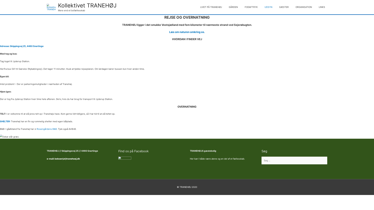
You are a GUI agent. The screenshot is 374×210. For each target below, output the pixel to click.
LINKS (322, 7)
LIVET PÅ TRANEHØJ (211, 7)
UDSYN (268, 7)
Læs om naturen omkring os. (187, 32)
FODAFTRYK (251, 7)
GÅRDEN (233, 7)
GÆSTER (284, 7)
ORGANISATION (304, 7)
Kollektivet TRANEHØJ (87, 5)
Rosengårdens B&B (47, 129)
